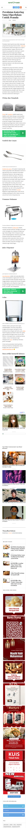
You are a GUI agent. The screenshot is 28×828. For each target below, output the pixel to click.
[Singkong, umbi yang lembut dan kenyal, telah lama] (14, 672)
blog (14, 824)
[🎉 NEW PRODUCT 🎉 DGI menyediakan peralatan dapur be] (14, 783)
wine (11, 339)
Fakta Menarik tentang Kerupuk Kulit (17, 573)
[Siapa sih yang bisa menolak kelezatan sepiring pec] (14, 739)
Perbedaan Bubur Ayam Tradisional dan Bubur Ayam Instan (18, 556)
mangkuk (10, 114)
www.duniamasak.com (7, 349)
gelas (24, 331)
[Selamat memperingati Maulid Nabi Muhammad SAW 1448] (14, 649)
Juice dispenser (6, 276)
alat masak (6, 824)
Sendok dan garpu (7, 169)
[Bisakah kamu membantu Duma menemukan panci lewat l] (14, 627)
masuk (10, 533)
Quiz (12, 545)
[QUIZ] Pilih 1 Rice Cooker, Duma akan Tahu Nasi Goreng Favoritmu (16, 583)
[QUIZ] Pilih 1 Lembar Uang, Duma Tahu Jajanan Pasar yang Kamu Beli (17, 565)
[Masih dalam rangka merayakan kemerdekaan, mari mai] (14, 761)
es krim (19, 189)
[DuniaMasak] (14, 2)
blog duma (19, 824)
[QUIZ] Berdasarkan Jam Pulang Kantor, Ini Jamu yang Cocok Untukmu (18, 548)
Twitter (6, 806)
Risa (10, 20)
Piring (3, 114)
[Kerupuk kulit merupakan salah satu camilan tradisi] (14, 605)
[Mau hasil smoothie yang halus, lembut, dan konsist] (14, 716)
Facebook (6, 810)
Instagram (6, 814)
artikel (11, 824)
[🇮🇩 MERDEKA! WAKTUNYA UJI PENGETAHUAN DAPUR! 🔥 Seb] (14, 694)
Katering (23, 46)
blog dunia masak (16, 826)
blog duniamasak (7, 826)
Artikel (14, 20)
